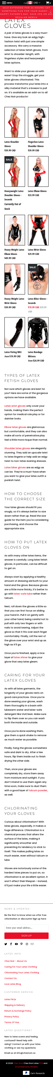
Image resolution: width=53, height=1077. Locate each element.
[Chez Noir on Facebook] (11, 944)
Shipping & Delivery (14, 1005)
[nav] (7, 3)
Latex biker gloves (15, 467)
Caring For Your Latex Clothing (20, 966)
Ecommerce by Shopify (26, 1066)
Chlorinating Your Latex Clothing (21, 972)
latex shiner (21, 657)
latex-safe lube (23, 593)
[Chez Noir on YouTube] (16, 944)
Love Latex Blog (12, 984)
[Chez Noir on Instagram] (27, 944)
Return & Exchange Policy (17, 1010)
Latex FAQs (10, 999)
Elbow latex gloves (15, 427)
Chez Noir (18, 1063)
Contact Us (10, 978)
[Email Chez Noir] (32, 944)
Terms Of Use (11, 1022)
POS (41, 1063)
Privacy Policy (11, 1016)
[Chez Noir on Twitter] (6, 944)
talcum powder (38, 790)
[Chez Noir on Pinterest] (21, 944)
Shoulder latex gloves (17, 448)
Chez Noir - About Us (15, 961)
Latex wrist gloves (15, 406)
